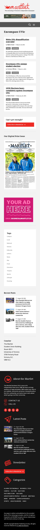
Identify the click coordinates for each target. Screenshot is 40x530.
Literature (10, 267)
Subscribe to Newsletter (15, 124)
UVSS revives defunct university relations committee (22, 313)
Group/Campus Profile (12, 496)
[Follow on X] (13, 410)
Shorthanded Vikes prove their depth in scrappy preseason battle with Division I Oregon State (24, 303)
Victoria (9, 246)
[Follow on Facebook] (5, 410)
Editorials (9, 250)
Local (8, 240)
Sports (9, 274)
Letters (9, 253)
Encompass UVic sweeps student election (16, 65)
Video (24, 501)
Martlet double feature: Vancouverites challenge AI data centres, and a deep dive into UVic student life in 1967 (25, 324)
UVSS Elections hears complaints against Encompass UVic (19, 90)
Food (8, 264)
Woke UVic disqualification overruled (17, 40)
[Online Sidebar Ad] (18, 221)
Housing (9, 281)
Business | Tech (25, 488)
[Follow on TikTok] (17, 410)
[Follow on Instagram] (9, 410)
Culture (14, 491)
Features (19, 493)
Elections (21, 491)
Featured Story (9, 493)
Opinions (12, 498)
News (8, 48)
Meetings (31, 496)
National (9, 243)
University (15, 48)
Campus (9, 236)
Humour (24, 496)
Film (8, 260)
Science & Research (23, 498)
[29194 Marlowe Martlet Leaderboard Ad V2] (20, 18)
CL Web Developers (23, 525)
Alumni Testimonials (11, 488)
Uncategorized (15, 501)
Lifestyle (9, 277)
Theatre (9, 271)
